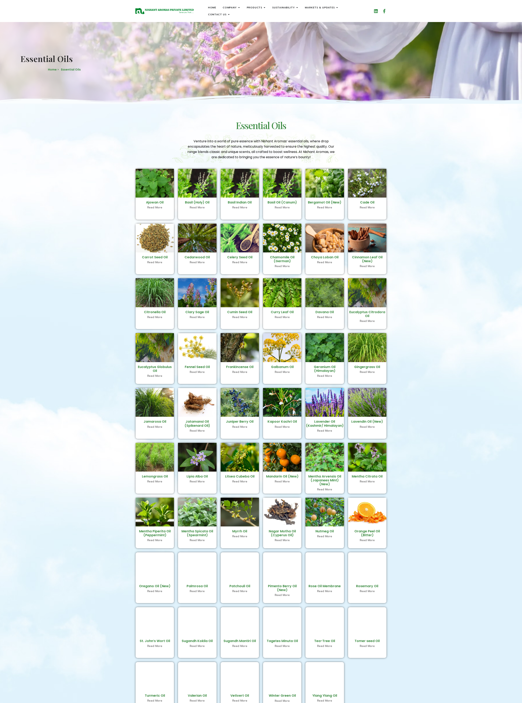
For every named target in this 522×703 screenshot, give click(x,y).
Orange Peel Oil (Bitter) (367, 533)
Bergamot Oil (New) (324, 202)
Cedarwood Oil (197, 257)
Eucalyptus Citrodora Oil (367, 314)
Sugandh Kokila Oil (197, 641)
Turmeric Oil (155, 695)
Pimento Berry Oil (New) (282, 588)
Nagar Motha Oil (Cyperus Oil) (282, 533)
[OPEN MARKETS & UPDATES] (337, 7)
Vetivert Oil (239, 695)
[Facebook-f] (384, 11)
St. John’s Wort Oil (155, 641)
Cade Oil (367, 202)
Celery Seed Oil (239, 257)
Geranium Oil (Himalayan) (324, 369)
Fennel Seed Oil (197, 367)
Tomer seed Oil (367, 641)
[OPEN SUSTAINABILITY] (297, 7)
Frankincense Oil (239, 367)
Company (230, 7)
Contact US (217, 14)
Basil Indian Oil (240, 202)
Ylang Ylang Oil (324, 695)
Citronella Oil (155, 312)
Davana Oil (324, 312)
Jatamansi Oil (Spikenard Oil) (197, 423)
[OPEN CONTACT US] (229, 14)
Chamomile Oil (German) (282, 259)
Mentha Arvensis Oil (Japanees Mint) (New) (324, 480)
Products (254, 7)
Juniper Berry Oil (239, 421)
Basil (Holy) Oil (197, 202)
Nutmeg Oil (324, 531)
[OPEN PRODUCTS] (264, 7)
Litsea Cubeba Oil (239, 476)
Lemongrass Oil (155, 476)
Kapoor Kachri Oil (282, 421)
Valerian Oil (197, 695)
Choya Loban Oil (324, 257)
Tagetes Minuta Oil (282, 641)
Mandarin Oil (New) (282, 476)
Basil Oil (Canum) (282, 202)
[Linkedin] (376, 11)
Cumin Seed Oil (239, 312)
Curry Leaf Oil (282, 312)
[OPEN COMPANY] (239, 7)
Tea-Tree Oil (324, 641)
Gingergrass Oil (367, 367)
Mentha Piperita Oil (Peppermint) (155, 533)
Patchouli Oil (239, 586)
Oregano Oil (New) (154, 586)
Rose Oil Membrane (325, 586)
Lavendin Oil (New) (367, 421)
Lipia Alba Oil (197, 476)
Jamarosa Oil (155, 421)
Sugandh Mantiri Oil (239, 641)
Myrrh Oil (239, 531)
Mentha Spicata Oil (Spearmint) (197, 533)
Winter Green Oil (282, 695)
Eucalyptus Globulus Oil (155, 369)
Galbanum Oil (282, 367)
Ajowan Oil (155, 202)
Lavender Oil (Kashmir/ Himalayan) (325, 423)
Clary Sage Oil (197, 312)
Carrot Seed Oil (155, 257)
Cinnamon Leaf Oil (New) (367, 259)
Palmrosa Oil (197, 586)
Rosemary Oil (367, 586)
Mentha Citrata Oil (367, 476)
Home (212, 7)
